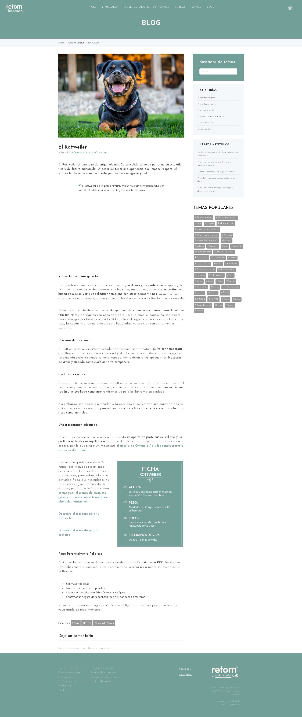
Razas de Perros (105, 622)
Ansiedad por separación (207, 240)
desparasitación (203, 264)
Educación (232, 264)
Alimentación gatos (206, 98)
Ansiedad (228, 235)
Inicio (92, 7)
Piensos (237, 299)
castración (237, 246)
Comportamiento (203, 252)
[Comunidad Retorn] (15, 11)
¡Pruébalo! (110, 7)
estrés (231, 275)
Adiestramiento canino (227, 218)
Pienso (226, 299)
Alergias (210, 224)
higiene (215, 287)
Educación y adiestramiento (210, 116)
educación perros (227, 270)
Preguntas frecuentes (102, 668)
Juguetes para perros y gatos (146, 7)
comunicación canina (225, 252)
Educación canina (206, 269)
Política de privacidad (103, 672)
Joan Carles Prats (231, 287)
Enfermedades (217, 275)
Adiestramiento (204, 217)
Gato (220, 281)
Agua (198, 224)
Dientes (218, 264)
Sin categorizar (204, 129)
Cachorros (213, 246)
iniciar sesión (72, 648)
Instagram (185, 674)
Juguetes (200, 293)
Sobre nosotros (67, 681)
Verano (200, 311)
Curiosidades (219, 258)
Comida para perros (70, 668)
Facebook (185, 669)
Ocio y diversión (76, 42)
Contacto (63, 690)
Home (61, 42)
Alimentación (226, 223)
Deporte (233, 258)
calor (226, 246)
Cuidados (202, 257)
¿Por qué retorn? (67, 677)
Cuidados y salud (205, 110)
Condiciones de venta (103, 677)
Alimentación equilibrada (207, 229)
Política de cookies (102, 681)
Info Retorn (100, 152)
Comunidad (65, 685)
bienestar (227, 240)
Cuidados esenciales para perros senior (216, 172)
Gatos (196, 7)
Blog (210, 7)
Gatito (210, 281)
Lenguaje (213, 293)
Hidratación (201, 287)
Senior (219, 305)
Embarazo (200, 275)
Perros (180, 7)
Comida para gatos (70, 672)
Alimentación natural (207, 235)
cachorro (200, 246)
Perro (77, 622)
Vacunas (231, 305)
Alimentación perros (207, 104)
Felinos (199, 281)
